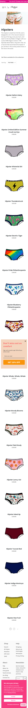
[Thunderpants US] (14, 7)
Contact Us (6, 677)
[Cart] (8, 7)
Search (6, 647)
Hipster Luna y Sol (14, 480)
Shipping (18, 647)
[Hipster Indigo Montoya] (14, 567)
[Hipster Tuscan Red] (14, 533)
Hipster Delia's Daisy (14, 95)
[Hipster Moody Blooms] (14, 395)
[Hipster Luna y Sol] (14, 464)
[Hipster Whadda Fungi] (14, 326)
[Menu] (3, 7)
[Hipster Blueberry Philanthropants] (14, 289)
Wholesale (19, 653)
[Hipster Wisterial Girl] (14, 150)
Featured (10, 62)
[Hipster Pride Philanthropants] (14, 254)
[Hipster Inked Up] (14, 498)
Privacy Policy (20, 656)
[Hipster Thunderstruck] (14, 185)
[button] (5, 7)
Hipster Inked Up (14, 514)
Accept (13, 696)
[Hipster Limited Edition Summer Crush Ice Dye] (14, 114)
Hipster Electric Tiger (14, 236)
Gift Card (6, 654)
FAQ (4, 666)
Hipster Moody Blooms (14, 411)
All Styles (7, 649)
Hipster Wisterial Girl (14, 167)
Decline (13, 700)
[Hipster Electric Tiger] (14, 220)
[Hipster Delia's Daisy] (14, 79)
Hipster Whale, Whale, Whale (14, 376)
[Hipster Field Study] (14, 429)
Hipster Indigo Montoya (14, 583)
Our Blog (5, 675)
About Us (5, 668)
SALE (5, 656)
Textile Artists (7, 673)
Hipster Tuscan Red (14, 549)
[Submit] (25, 678)
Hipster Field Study (14, 445)
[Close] (25, 341)
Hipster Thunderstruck (14, 201)
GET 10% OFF (14, 362)
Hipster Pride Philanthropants (14, 270)
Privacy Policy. (12, 692)
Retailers (6, 651)
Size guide (6, 670)
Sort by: (3, 62)
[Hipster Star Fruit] (14, 602)
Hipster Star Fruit (14, 618)
